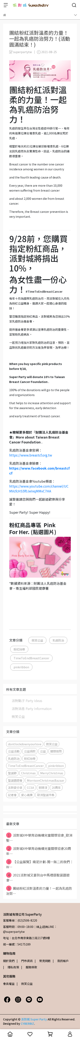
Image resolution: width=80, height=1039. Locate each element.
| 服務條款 (29, 967)
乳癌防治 (58, 640)
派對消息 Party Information (31, 708)
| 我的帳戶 (61, 961)
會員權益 (9, 984)
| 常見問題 (43, 961)
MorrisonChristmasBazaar (45, 780)
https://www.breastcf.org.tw (30, 455)
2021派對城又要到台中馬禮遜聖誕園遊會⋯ (38, 878)
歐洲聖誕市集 (45, 795)
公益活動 (13, 751)
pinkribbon (21, 667)
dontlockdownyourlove (24, 744)
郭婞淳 (43, 787)
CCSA (30, 787)
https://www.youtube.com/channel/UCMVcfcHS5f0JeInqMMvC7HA (39, 488)
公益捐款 (29, 751)
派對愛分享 (15, 787)
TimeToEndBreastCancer (31, 658)
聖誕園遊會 (15, 780)
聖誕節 (12, 773)
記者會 (12, 795)
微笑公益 (37, 640)
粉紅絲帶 (19, 649)
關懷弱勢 (56, 751)
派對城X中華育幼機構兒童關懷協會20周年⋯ (38, 851)
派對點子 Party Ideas (27, 700)
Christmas (28, 773)
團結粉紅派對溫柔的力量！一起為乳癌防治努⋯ (39, 891)
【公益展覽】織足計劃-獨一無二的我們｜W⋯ (39, 864)
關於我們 (9, 961)
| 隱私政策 (11, 967)
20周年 (56, 787)
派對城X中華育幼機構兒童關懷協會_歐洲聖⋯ (39, 838)
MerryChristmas (51, 773)
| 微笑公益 (25, 984)
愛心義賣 (27, 795)
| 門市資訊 (25, 961)
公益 (43, 751)
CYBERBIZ (27, 1023)
